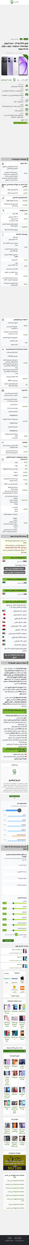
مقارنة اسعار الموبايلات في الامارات (15, 1188)
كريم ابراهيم (17, 52)
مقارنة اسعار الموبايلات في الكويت (15, 1195)
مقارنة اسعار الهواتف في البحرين (15, 1208)
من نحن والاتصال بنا (19, 1240)
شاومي (22, 992)
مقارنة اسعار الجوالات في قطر (16, 1204)
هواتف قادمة (18, 1238)
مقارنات (9, 1238)
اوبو (21, 39)
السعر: (25, 901)
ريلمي (14, 992)
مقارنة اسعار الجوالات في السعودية (15, 1184)
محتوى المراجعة (22, 885)
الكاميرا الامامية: (22, 923)
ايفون (22, 982)
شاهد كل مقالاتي (14, 796)
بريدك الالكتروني (22, 872)
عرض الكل (6, 973)
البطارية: (24, 917)
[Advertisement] (14, 21)
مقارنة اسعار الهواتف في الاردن (16, 1192)
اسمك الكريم (23, 865)
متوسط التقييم (22, 935)
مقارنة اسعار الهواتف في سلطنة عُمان (15, 1200)
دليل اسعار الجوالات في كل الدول (14, 656)
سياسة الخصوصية (9, 1240)
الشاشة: (24, 912)
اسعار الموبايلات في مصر (14, 568)
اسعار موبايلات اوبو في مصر (14, 572)
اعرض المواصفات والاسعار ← (15, 953)
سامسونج (14, 982)
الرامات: (24, 907)
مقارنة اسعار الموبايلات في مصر (15, 1181)
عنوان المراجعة (22, 878)
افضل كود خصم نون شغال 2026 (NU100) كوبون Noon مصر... (14, 1163)
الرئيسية (26, 39)
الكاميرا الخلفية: (22, 928)
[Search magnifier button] (24, 1051)
